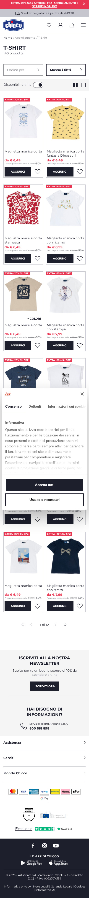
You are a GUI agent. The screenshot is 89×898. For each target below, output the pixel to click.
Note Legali (41, 886)
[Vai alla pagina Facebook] (33, 846)
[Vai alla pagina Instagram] (44, 846)
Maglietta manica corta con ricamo (65, 240)
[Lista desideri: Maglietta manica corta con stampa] (79, 345)
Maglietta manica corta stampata (23, 240)
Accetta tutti (44, 485)
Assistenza (12, 742)
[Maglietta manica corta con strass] (65, 556)
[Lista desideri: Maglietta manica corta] (37, 171)
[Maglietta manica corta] (23, 122)
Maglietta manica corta (23, 151)
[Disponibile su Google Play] (31, 863)
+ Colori (34, 318)
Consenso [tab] (13, 406)
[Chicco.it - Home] (13, 25)
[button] (23, 70)
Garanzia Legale (61, 886)
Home (7, 37)
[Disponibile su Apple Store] (58, 863)
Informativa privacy (17, 886)
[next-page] (54, 625)
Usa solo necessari (44, 500)
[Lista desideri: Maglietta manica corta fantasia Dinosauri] (79, 171)
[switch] (38, 85)
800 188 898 (39, 728)
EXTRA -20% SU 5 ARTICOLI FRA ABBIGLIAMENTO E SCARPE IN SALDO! (44, 4)
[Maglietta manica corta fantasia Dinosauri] (65, 122)
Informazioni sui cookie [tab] (67, 406)
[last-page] (63, 625)
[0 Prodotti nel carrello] (72, 26)
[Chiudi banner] (82, 394)
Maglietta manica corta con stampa (65, 327)
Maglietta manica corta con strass (65, 588)
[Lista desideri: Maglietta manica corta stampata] (37, 258)
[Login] (60, 25)
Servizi (8, 758)
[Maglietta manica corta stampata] (23, 209)
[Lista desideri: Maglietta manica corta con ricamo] (79, 258)
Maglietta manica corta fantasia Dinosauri (65, 153)
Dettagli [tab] (35, 406)
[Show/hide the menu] (83, 25)
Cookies (79, 886)
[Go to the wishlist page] (49, 25)
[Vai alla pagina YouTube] (56, 846)
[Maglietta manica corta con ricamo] (65, 209)
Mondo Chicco (15, 773)
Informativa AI (45, 890)
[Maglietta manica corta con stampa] (65, 296)
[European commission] (53, 814)
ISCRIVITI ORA (44, 686)
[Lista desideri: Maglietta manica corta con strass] (79, 606)
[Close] (84, 3)
